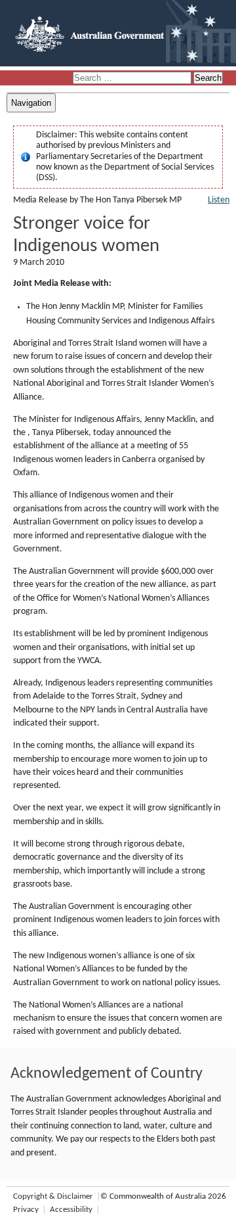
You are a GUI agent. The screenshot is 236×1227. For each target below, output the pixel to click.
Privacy (26, 1209)
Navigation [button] (31, 103)
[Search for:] (133, 78)
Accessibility (71, 1209)
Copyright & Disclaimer (53, 1196)
